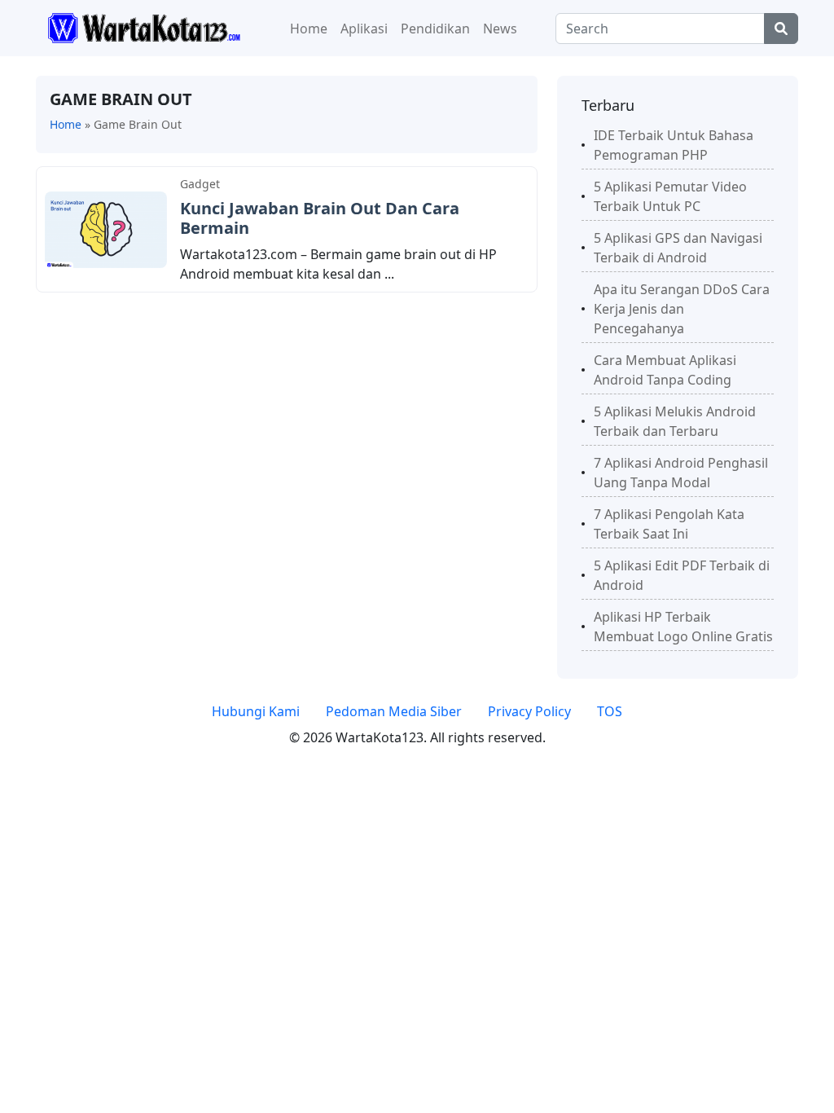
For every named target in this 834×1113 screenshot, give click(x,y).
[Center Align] (781, 28)
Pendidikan (435, 28)
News (500, 28)
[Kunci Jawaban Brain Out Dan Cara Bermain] (106, 228)
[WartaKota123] (144, 27)
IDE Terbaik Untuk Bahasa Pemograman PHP (673, 145)
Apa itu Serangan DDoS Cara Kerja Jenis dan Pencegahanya (682, 308)
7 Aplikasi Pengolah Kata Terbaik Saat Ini (669, 524)
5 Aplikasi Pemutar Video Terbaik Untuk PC (670, 196)
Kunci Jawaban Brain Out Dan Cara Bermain (319, 218)
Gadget (200, 183)
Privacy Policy (529, 711)
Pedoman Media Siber (394, 711)
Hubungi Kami (256, 711)
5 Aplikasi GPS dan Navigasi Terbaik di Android (678, 247)
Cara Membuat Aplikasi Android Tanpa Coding (665, 370)
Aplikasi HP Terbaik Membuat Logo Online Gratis (683, 626)
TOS (609, 711)
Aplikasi (364, 28)
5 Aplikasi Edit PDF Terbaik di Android (682, 575)
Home (308, 28)
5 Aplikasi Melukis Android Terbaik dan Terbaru (675, 421)
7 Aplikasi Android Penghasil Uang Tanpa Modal (681, 472)
